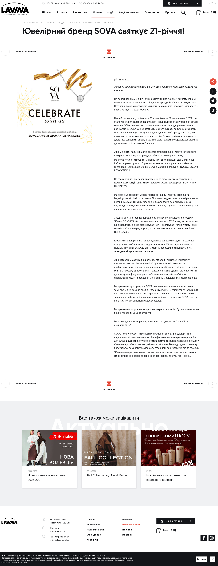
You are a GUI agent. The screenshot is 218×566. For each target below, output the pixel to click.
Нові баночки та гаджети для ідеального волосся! (166, 477)
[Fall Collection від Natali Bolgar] (109, 448)
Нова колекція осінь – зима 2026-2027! (46, 477)
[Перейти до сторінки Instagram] (212, 538)
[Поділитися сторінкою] (213, 91)
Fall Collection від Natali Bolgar (107, 475)
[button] (183, 12)
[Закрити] (212, 559)
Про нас (170, 12)
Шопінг (46, 12)
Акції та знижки (129, 12)
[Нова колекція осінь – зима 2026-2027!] (49, 448)
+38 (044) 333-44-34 (93, 3)
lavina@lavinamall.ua (60, 540)
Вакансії (127, 534)
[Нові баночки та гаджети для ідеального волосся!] (168, 448)
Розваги (62, 12)
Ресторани (80, 12)
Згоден (201, 559)
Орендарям (151, 12)
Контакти (92, 539)
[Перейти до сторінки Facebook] (204, 538)
